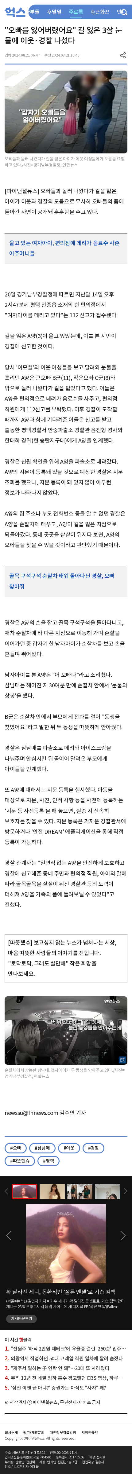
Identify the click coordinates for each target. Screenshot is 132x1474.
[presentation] (6, 1191)
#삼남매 (42, 1148)
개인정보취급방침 (63, 1432)
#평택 (48, 1161)
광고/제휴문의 (34, 1432)
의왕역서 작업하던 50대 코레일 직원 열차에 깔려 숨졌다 (64, 1358)
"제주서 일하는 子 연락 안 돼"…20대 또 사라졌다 (57, 1368)
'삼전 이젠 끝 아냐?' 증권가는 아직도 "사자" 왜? (55, 1388)
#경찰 (93, 1148)
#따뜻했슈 (19, 1161)
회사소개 (11, 1432)
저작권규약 (89, 1432)
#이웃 (69, 1148)
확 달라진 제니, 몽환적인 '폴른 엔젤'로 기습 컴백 (61, 1292)
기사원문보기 (21, 1318)
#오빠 (15, 1148)
